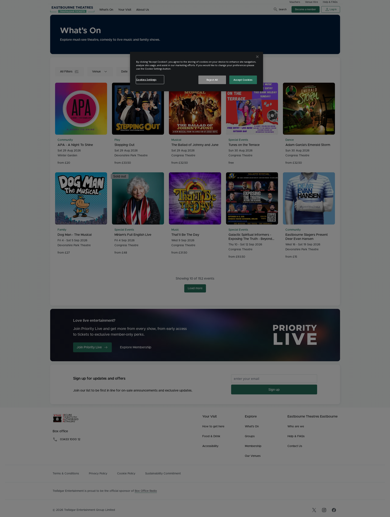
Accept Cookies (243, 79)
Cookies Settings (146, 79)
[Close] (257, 56)
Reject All (212, 79)
